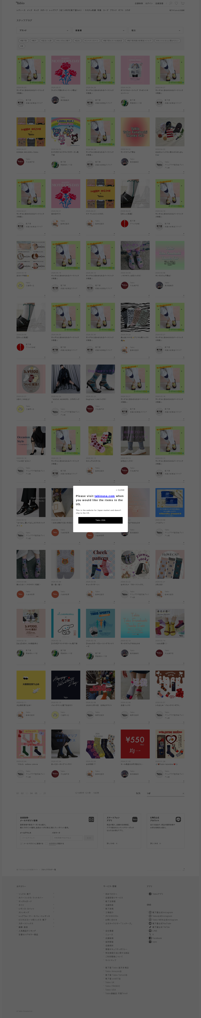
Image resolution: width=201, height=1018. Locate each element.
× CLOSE (120, 490)
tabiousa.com (105, 496)
